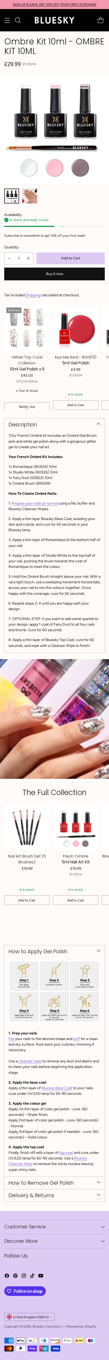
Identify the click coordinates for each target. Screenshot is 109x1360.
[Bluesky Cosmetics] (54, 20)
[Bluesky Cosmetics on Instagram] (24, 1276)
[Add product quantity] (28, 258)
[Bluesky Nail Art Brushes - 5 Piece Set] (27, 827)
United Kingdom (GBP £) (31, 1317)
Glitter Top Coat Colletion (27, 360)
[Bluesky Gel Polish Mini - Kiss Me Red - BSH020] (75, 328)
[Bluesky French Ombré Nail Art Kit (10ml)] (54, 129)
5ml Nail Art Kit (76, 862)
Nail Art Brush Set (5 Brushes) (27, 859)
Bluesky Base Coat (57, 1088)
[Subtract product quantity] (9, 258)
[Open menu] (7, 20)
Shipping (33, 295)
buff (76, 1039)
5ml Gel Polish (75, 363)
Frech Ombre (75, 856)
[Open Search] (17, 20)
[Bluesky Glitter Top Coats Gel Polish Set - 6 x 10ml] (27, 328)
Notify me (27, 407)
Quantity (11, 247)
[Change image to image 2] (29, 196)
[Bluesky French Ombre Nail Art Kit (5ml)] (75, 827)
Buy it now (54, 274)
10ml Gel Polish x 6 (27, 369)
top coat (66, 1152)
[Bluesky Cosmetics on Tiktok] (32, 1276)
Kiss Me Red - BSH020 (76, 357)
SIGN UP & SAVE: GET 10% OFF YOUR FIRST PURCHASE (55, 4)
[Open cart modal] (100, 20)
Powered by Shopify (81, 1326)
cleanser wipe (30, 1061)
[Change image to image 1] (11, 196)
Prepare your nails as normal (35, 503)
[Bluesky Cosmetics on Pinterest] (15, 1276)
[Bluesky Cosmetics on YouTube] (41, 1276)
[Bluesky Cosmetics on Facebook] (7, 1276)
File (11, 1039)
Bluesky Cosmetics (47, 1326)
